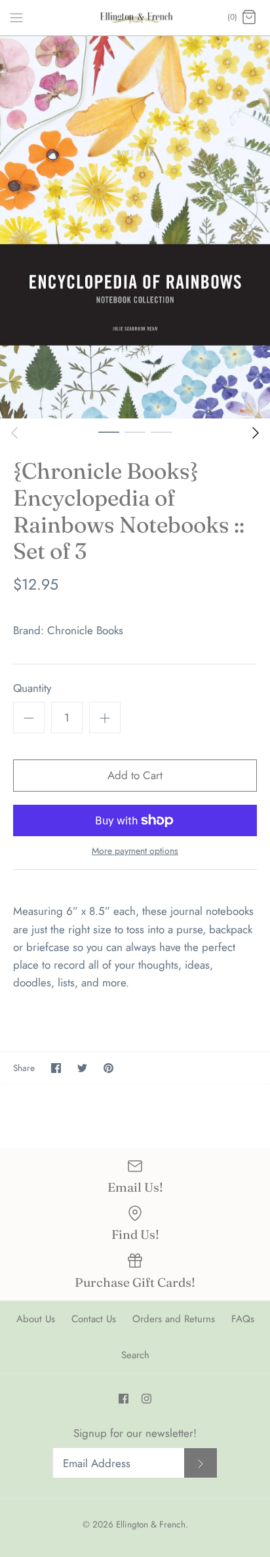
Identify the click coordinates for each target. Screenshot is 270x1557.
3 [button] (161, 431)
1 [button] (109, 431)
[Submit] (200, 1463)
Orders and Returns (173, 1319)
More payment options (135, 851)
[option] (135, 227)
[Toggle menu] (16, 17)
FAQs (242, 1319)
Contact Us (93, 1319)
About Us (35, 1319)
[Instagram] (146, 1399)
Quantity (32, 688)
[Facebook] (123, 1399)
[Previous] (14, 432)
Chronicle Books (85, 630)
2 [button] (135, 431)
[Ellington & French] (135, 18)
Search (135, 1355)
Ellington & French (150, 1524)
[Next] (255, 432)
